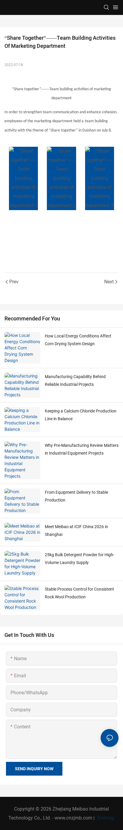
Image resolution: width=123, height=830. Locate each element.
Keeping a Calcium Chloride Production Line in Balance (80, 415)
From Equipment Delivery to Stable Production (76, 496)
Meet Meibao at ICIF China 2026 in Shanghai (76, 530)
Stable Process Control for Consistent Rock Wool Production (79, 593)
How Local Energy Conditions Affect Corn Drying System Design (78, 340)
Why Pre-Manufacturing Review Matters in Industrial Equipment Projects (82, 449)
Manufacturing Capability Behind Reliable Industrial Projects (75, 380)
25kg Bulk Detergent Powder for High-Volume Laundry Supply (79, 558)
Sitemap (105, 818)
